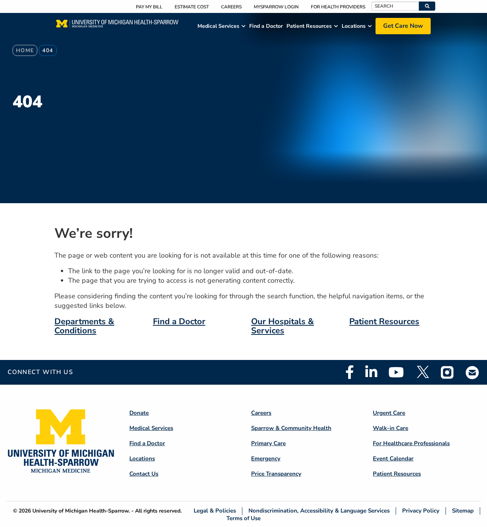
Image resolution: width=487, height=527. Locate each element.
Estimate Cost (192, 7)
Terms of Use (243, 518)
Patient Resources (384, 321)
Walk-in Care (390, 428)
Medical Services (151, 428)
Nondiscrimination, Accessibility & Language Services (319, 510)
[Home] (117, 26)
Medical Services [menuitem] (218, 26)
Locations (142, 458)
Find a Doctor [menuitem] (266, 26)
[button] (427, 6)
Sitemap (463, 510)
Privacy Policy (420, 510)
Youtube (396, 372)
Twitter (422, 372)
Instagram (447, 372)
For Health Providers (338, 7)
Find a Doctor (179, 321)
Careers (231, 7)
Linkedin (371, 372)
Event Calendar (393, 458)
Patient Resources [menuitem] (309, 26)
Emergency (265, 458)
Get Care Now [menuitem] (403, 26)
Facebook (349, 372)
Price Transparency (276, 474)
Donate (139, 413)
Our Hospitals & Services (282, 326)
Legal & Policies (215, 510)
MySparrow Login (276, 7)
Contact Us (143, 474)
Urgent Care (389, 413)
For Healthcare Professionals (411, 443)
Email (472, 372)
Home (25, 50)
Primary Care (268, 443)
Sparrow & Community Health (291, 428)
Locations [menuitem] (354, 26)
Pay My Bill (149, 7)
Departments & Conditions (84, 326)
